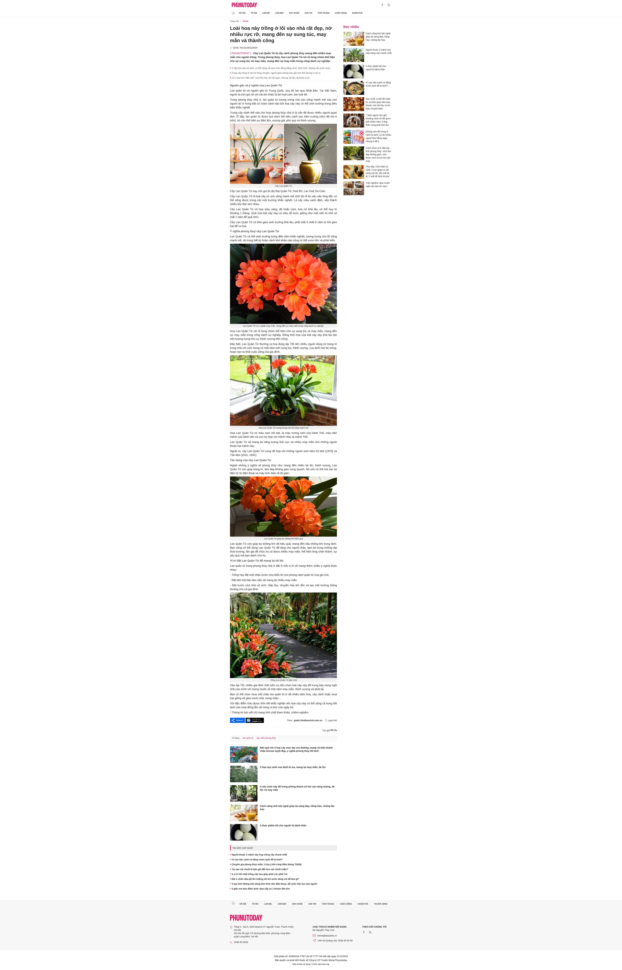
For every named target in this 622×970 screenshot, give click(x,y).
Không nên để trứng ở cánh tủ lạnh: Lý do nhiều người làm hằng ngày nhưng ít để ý (378, 136)
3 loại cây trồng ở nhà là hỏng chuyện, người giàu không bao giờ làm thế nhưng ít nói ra (276, 73)
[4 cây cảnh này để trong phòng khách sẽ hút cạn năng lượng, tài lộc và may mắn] (244, 793)
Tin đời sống (381, 904)
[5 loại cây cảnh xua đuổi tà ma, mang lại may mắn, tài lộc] (244, 774)
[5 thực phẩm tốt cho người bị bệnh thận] (244, 832)
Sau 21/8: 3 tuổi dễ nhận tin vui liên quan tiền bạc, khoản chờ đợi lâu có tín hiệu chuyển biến (378, 104)
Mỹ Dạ (333, 730)
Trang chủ (234, 21)
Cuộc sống (341, 13)
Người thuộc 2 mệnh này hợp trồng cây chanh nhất (259, 854)
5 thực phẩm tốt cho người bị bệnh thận (283, 825)
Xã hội (242, 13)
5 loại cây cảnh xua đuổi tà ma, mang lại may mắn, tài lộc (293, 767)
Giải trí (308, 13)
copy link (332, 720)
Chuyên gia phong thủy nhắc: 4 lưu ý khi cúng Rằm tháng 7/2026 (266, 864)
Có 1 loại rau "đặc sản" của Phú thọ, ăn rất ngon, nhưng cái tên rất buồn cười (271, 77)
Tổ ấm (254, 13)
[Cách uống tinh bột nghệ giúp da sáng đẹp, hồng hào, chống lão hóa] (244, 813)
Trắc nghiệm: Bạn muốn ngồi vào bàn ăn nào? (378, 184)
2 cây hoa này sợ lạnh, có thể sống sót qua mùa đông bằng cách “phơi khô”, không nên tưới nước (281, 68)
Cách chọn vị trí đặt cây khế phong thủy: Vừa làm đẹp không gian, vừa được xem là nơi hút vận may (378, 154)
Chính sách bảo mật (320, 964)
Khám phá (357, 13)
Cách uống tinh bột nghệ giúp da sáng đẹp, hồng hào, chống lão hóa (297, 808)
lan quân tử (248, 738)
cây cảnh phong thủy (266, 738)
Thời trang (323, 13)
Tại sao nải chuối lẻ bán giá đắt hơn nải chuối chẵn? (260, 869)
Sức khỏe (294, 13)
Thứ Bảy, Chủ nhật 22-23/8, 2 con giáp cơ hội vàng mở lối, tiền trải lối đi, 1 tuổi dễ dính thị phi (377, 171)
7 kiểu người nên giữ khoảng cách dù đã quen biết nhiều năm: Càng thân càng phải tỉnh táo (378, 120)
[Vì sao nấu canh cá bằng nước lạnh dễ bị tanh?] (353, 88)
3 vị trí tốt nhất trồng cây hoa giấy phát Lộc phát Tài (259, 874)
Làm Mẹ (266, 13)
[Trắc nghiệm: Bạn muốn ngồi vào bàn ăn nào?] (353, 188)
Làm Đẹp (279, 13)
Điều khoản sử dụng (301, 964)
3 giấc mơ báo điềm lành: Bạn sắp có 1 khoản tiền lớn (261, 888)
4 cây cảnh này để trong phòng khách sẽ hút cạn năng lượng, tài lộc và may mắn (297, 788)
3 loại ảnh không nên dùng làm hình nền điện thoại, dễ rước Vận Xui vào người (274, 884)
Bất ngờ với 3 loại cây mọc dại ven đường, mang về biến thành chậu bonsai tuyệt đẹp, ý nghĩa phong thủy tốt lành (296, 749)
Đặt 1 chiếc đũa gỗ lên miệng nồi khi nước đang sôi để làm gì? (265, 879)
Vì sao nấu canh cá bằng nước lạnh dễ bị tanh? (257, 859)
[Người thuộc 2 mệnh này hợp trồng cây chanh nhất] (353, 55)
